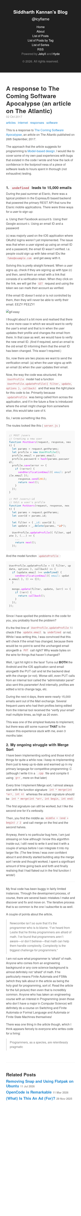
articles (11, 122)
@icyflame (40, 19)
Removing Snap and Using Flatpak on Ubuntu (39, 1083)
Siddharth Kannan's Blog (40, 12)
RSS (40, 49)
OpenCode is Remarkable (37, 1092)
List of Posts (40, 36)
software (52, 122)
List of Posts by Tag (40, 40)
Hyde (56, 54)
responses (37, 122)
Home (41, 27)
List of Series (40, 45)
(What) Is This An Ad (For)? (39, 1098)
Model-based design (41, 151)
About (40, 31)
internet (23, 122)
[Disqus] (40, 1156)
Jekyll (42, 54)
